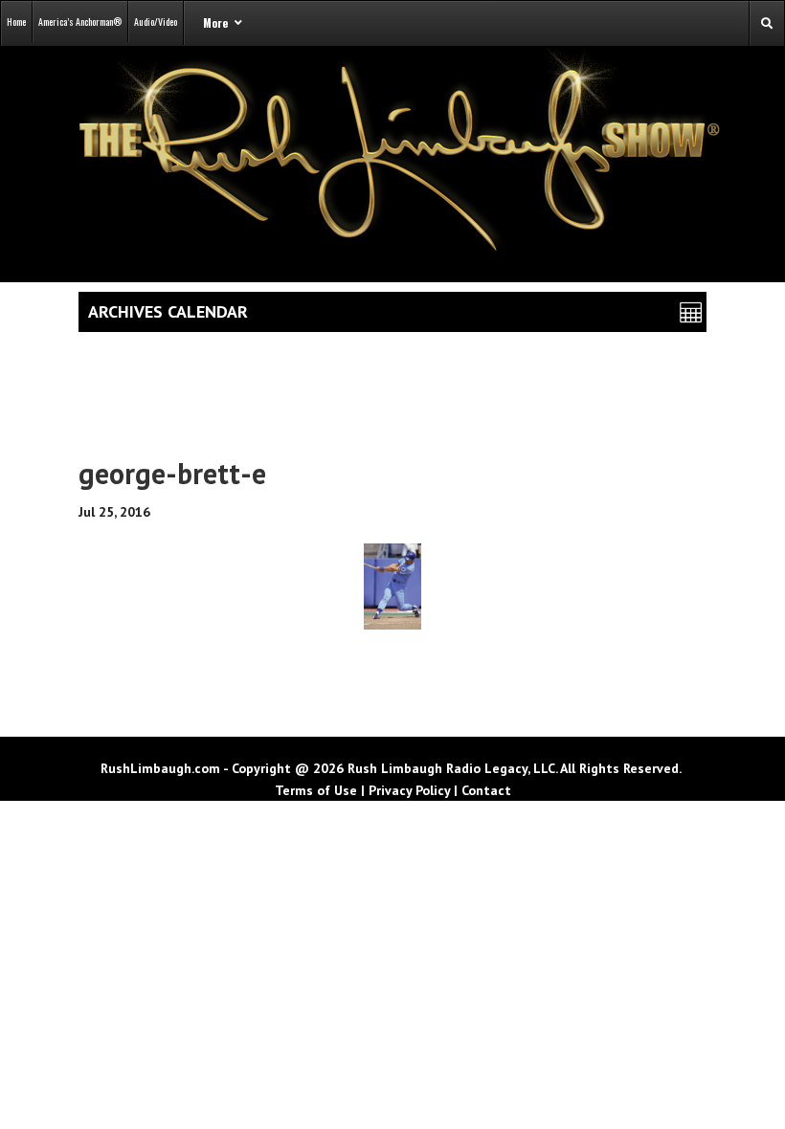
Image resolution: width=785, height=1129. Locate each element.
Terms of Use (316, 790)
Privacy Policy (409, 790)
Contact (486, 790)
